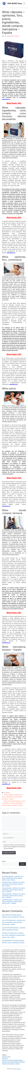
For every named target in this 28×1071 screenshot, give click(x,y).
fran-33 (4, 920)
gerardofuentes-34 (7, 940)
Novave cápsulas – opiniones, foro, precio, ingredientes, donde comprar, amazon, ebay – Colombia (13, 889)
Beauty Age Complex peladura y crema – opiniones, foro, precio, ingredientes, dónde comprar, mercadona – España (13, 803)
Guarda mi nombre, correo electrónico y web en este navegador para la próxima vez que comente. (14, 846)
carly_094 (4, 927)
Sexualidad (7, 792)
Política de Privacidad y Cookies (11, 1063)
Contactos (5, 1058)
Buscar (4, 861)
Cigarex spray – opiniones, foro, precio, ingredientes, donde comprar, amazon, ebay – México (13, 922)
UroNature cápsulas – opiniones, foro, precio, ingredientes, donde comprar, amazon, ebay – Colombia (12, 901)
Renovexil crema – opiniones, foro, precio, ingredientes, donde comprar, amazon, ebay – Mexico (13, 883)
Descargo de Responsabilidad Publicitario (13, 1062)
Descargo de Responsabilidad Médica (12, 1060)
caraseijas (5, 933)
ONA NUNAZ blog (14, 3)
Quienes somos (6, 1056)
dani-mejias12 (6, 915)
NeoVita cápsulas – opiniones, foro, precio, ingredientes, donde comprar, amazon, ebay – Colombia (13, 895)
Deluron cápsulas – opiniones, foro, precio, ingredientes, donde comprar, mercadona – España (12, 797)
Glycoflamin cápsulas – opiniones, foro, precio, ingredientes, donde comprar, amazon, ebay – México (12, 878)
